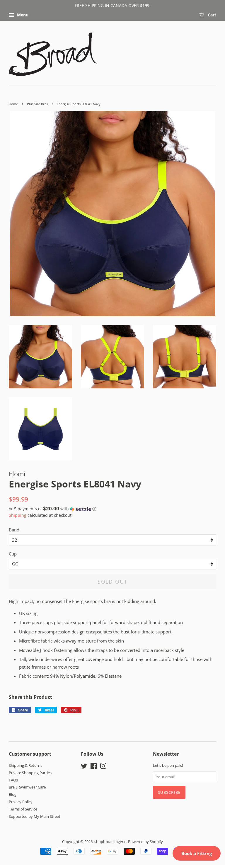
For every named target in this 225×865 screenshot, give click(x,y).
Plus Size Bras (37, 104)
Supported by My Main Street (34, 816)
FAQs (13, 780)
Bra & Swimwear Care (27, 787)
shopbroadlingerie (110, 841)
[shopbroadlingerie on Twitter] (84, 767)
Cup (13, 554)
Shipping (17, 515)
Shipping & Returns (25, 765)
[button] (112, 509)
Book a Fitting (196, 853)
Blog (12, 794)
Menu (22, 15)
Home (13, 104)
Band (14, 530)
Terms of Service (23, 809)
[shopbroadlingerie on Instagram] (103, 767)
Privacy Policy (21, 801)
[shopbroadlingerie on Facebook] (93, 767)
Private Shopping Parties (30, 772)
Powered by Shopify (145, 841)
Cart (211, 15)
